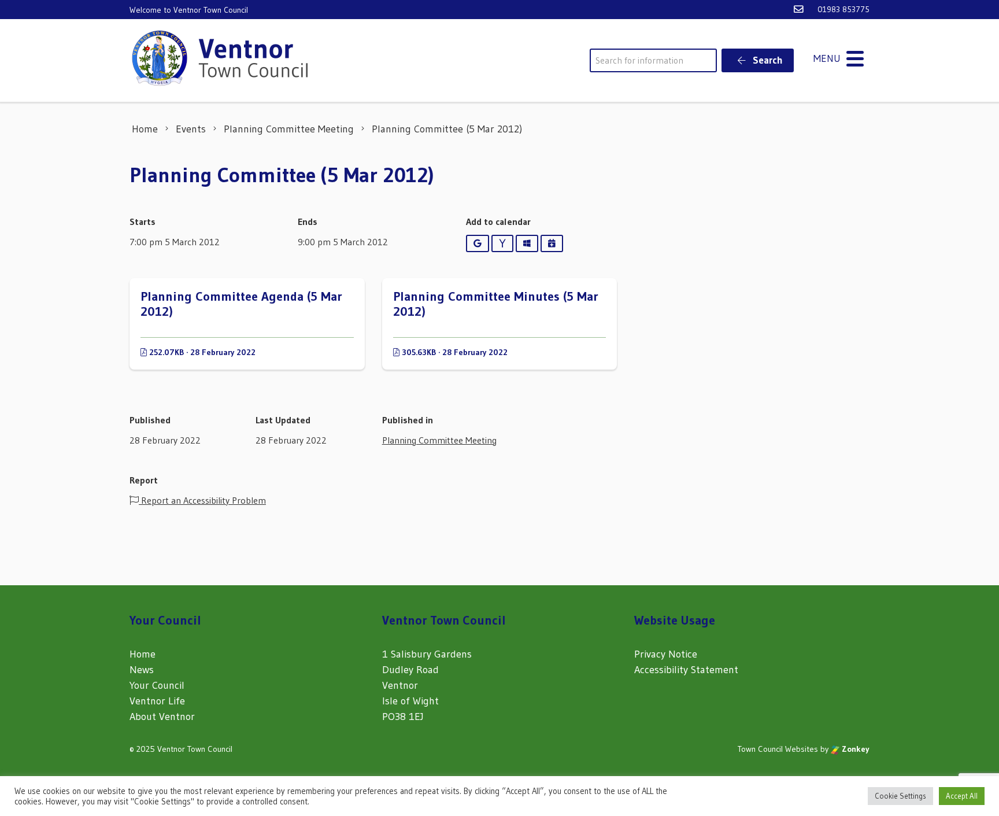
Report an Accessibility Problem (202, 500)
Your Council (157, 685)
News (142, 669)
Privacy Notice (665, 654)
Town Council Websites (778, 749)
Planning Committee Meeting (439, 440)
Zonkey (854, 749)
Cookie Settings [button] (900, 795)
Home (143, 654)
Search (766, 60)
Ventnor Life (157, 701)
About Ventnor (162, 716)
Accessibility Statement (686, 669)
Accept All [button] (962, 795)
